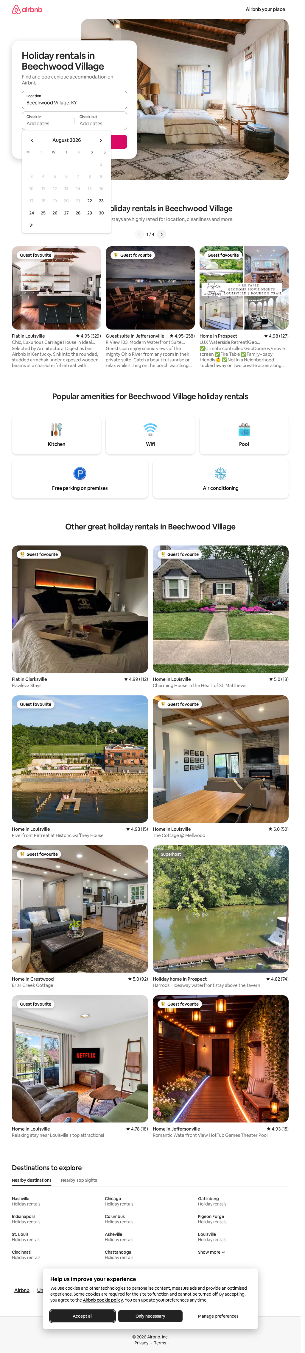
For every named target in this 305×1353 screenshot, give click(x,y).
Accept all (82, 1316)
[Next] (161, 234)
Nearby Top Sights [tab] (79, 1180)
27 (66, 213)
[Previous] (139, 234)
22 (89, 200)
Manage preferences (218, 1316)
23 (101, 200)
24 (31, 213)
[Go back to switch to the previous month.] (32, 140)
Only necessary (150, 1316)
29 (89, 213)
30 (101, 213)
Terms (160, 1343)
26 (54, 213)
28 (78, 213)
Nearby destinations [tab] (32, 1180)
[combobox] (74, 102)
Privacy (141, 1343)
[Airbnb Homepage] (27, 9)
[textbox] (48, 123)
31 (31, 225)
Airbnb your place (265, 9)
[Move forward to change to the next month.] (100, 140)
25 (43, 213)
